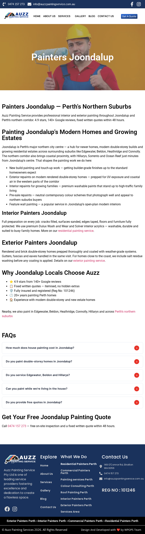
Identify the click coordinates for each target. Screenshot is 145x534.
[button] (65, 16)
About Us (49, 16)
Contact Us (106, 16)
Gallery (80, 16)
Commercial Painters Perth (75, 472)
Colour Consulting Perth (77, 486)
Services (64, 16)
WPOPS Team (132, 530)
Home (37, 16)
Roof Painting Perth (74, 492)
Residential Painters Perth (79, 464)
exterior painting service (89, 260)
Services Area (70, 512)
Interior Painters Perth (76, 499)
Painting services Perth (77, 479)
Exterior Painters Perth (76, 505)
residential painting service (75, 231)
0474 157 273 (17, 426)
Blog (92, 16)
